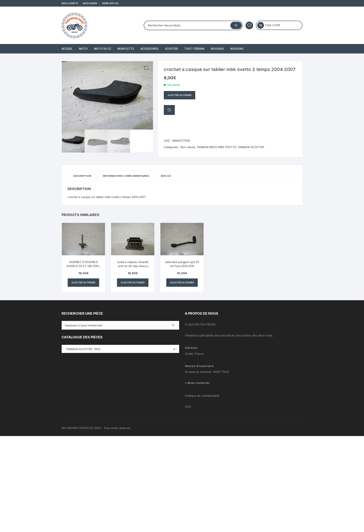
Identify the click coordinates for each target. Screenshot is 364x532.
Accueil (67, 48)
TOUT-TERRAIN (194, 48)
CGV (188, 407)
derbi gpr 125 (110, 3)
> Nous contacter (198, 383)
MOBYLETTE (126, 48)
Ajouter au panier (179, 95)
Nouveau (217, 48)
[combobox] (120, 349)
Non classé (187, 147)
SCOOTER (171, 48)
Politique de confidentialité (202, 396)
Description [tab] (82, 175)
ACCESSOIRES (149, 48)
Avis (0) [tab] (166, 175)
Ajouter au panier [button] (83, 282)
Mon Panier (90, 3)
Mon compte (70, 3)
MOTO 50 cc (102, 48)
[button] (146, 68)
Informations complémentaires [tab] (126, 175)
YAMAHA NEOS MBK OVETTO (216, 147)
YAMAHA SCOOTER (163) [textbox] (119, 349)
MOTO (83, 48)
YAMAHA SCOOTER (251, 147)
